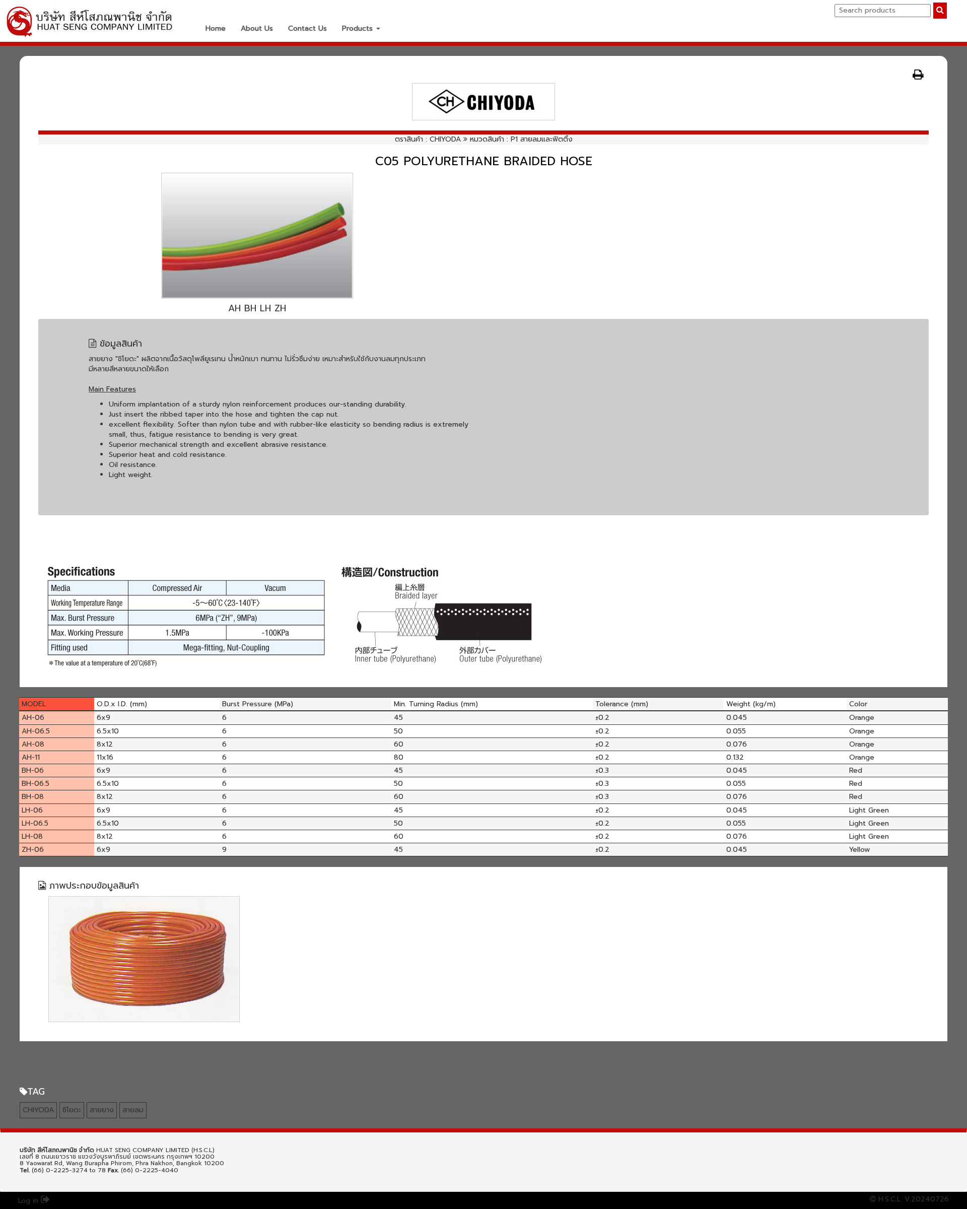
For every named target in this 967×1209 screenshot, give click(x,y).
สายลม (133, 1110)
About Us (257, 28)
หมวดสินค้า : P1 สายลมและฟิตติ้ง (521, 139)
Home (215, 28)
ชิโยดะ (71, 1110)
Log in (29, 1200)
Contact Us (307, 28)
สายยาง (102, 1110)
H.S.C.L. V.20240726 (912, 1199)
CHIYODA (445, 139)
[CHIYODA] (483, 101)
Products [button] (358, 28)
